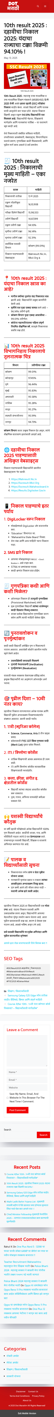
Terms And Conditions (19, 1396)
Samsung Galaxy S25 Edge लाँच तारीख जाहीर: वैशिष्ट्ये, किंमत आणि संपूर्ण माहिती (28, 1194)
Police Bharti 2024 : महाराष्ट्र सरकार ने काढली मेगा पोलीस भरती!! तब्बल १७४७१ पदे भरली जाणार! (26, 1270)
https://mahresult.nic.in (24, 479)
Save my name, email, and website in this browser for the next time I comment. (27, 1097)
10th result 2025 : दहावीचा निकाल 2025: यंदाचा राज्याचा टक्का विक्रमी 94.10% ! (28, 1185)
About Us (27, 1400)
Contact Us (33, 1391)
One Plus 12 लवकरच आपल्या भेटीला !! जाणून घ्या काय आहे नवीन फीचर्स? (25, 1313)
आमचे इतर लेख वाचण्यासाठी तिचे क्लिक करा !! (25, 943)
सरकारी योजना (14, 1376)
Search (7, 1130)
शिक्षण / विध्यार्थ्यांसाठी (18, 991)
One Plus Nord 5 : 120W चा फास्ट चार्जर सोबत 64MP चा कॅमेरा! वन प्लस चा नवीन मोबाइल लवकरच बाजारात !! (26, 1251)
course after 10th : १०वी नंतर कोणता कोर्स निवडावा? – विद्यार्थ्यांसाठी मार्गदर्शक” (26, 1176)
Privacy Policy (38, 1396)
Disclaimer (21, 1391)
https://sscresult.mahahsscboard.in (30, 487)
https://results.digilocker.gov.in (28, 490)
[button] (38, 6)
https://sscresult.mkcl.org (25, 483)
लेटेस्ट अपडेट (12, 1363)
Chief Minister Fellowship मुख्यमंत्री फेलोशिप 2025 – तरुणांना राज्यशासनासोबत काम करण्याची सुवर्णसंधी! (27, 1218)
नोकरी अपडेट (13, 1356)
